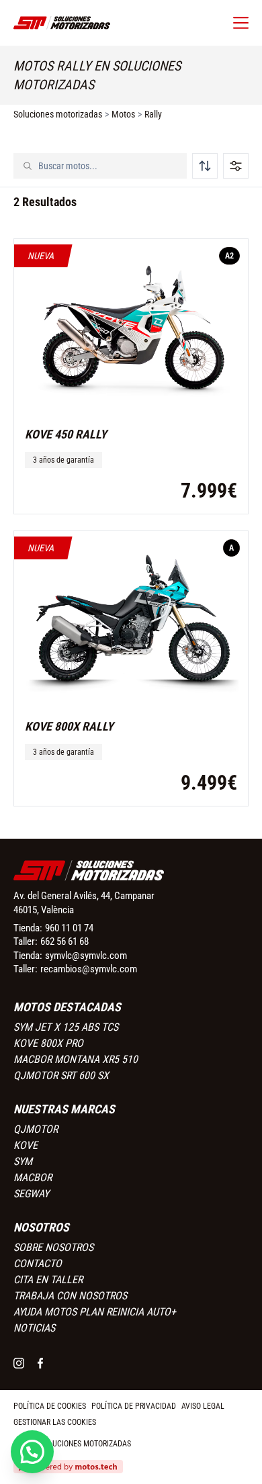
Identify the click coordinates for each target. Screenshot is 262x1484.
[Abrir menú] (241, 23)
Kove (25, 1145)
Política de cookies (49, 1406)
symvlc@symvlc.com (86, 955)
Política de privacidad (133, 1406)
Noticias (34, 1327)
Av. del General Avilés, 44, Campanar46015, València (84, 903)
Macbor (32, 1177)
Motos (123, 114)
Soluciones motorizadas (57, 114)
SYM (22, 1161)
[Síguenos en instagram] (18, 1363)
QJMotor (35, 1129)
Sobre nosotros (53, 1247)
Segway (31, 1193)
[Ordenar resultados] (205, 166)
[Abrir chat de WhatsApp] (32, 1451)
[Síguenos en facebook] (40, 1363)
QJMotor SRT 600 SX (61, 1075)
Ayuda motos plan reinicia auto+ (94, 1311)
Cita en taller (48, 1279)
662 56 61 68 (64, 941)
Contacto (37, 1263)
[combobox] (108, 165)
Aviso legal (202, 1406)
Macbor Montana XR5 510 (75, 1059)
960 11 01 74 (69, 928)
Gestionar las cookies (54, 1422)
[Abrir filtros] (236, 166)
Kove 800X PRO (48, 1043)
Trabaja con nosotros (70, 1295)
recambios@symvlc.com (88, 969)
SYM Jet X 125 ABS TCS (65, 1027)
